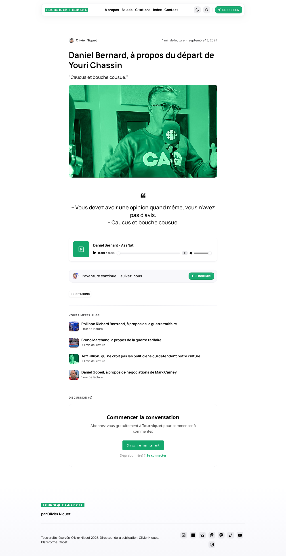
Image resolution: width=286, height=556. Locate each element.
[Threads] (211, 535)
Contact (171, 9)
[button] (206, 9)
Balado (127, 9)
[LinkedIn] (193, 535)
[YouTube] (240, 535)
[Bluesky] (202, 535)
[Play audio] (95, 252)
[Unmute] (191, 253)
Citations (142, 9)
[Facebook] (183, 535)
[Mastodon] (221, 535)
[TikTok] (230, 535)
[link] (66, 10)
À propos (112, 9)
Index (157, 9)
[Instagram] (211, 544)
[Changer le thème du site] (197, 9)
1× (185, 253)
